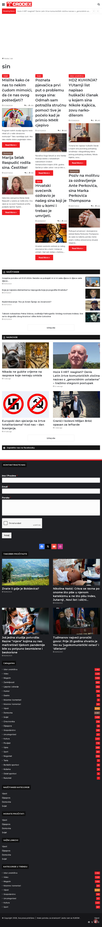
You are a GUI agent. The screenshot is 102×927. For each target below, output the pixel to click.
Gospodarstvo (10, 730)
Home (6, 58)
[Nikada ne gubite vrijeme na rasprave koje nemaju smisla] (25, 355)
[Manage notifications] (96, 921)
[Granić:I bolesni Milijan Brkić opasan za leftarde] (76, 404)
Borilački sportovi (11, 765)
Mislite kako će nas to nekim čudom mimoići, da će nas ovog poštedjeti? (17, 90)
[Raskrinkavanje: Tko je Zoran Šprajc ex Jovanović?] (92, 305)
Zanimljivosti (9, 682)
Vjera (39, 181)
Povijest (7, 743)
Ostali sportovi (10, 773)
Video (6, 674)
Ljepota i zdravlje (11, 687)
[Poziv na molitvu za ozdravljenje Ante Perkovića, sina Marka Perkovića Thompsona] (84, 218)
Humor (7, 691)
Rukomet (7, 778)
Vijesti (6, 708)
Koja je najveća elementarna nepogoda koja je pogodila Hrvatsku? (35, 290)
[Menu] (3, 5)
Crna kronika (9, 721)
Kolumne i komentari (12, 700)
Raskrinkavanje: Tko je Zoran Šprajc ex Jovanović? (26, 302)
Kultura (7, 739)
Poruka (6, 497)
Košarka (7, 769)
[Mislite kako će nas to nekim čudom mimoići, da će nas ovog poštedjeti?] (17, 117)
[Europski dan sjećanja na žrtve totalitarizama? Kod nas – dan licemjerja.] (25, 404)
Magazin (7, 678)
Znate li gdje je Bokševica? (20, 588)
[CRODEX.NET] (19, 4)
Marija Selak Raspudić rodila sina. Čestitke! (16, 162)
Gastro (7, 695)
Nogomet (8, 756)
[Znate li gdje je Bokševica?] (25, 572)
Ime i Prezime (10, 475)
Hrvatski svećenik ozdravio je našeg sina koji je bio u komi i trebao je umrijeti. (51, 200)
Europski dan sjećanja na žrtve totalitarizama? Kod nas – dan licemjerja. (46, 11)
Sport (6, 752)
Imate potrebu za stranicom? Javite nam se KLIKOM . (58, 918)
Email (5, 486)
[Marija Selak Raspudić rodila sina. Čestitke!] (17, 185)
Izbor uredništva (77, 76)
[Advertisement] (51, 36)
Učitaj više (51, 328)
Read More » (10, 145)
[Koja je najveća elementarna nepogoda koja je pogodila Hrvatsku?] (92, 294)
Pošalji (6, 535)
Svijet (5, 76)
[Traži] (98, 5)
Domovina (7, 153)
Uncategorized (10, 734)
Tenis (6, 760)
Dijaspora (8, 726)
